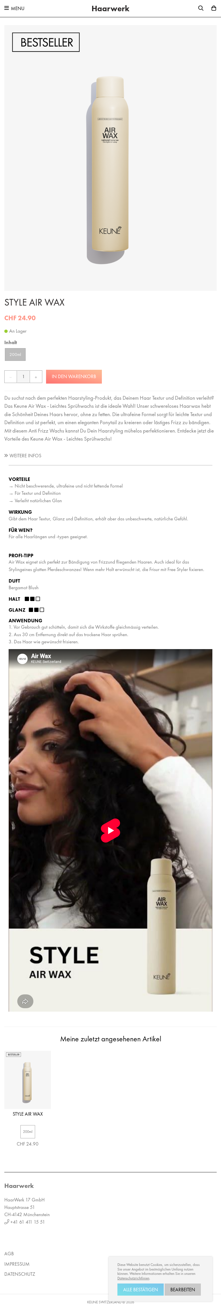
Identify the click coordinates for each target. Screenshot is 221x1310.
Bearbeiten (182, 1289)
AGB (9, 1253)
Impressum (17, 1264)
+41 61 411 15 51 (27, 1222)
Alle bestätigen (140, 1289)
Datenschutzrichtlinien (133, 1278)
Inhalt (10, 342)
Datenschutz (19, 1274)
